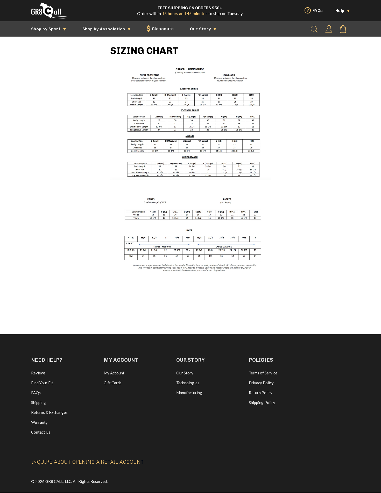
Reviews (38, 373)
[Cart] (343, 29)
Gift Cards (113, 382)
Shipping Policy (262, 402)
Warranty (39, 422)
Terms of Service (263, 373)
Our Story (201, 28)
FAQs (317, 10)
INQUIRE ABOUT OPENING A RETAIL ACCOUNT (87, 462)
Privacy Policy (261, 382)
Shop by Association (104, 28)
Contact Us (40, 432)
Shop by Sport (46, 28)
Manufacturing (189, 392)
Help (340, 10)
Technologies (187, 382)
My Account (114, 373)
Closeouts (162, 28)
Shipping (38, 402)
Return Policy (260, 392)
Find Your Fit (42, 382)
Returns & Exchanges (49, 412)
